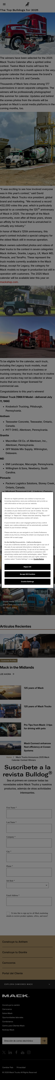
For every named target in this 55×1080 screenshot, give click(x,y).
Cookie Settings (27, 582)
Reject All (27, 567)
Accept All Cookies (27, 574)
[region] (27, 540)
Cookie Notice (39, 559)
